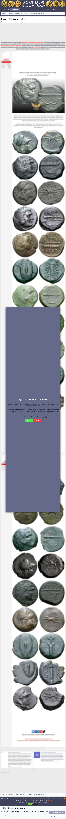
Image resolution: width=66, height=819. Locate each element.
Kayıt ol (37, 420)
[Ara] (60, 9)
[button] (19, 9)
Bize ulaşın (24, 798)
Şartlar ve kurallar (38, 798)
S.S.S (62, 798)
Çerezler (4, 798)
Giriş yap (29, 420)
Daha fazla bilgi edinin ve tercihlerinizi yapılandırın (14, 816)
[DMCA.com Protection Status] (33, 804)
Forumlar (15, 9)
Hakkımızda (30, 798)
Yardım (53, 798)
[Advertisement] (33, 32)
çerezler (24, 813)
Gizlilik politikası (47, 798)
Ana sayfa (6, 9)
